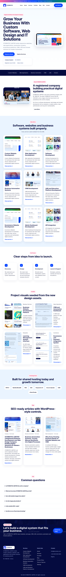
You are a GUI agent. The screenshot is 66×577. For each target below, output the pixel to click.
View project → (27, 325)
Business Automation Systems (28, 562)
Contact (48, 5)
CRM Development (27, 565)
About (25, 5)
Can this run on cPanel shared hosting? (15, 511)
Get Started (58, 5)
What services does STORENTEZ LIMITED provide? (19, 491)
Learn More (37, 109)
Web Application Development (27, 556)
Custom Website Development (27, 552)
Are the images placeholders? (13, 501)
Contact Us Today (57, 530)
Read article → (8, 463)
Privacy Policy (40, 560)
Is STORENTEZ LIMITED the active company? (17, 486)
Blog (40, 5)
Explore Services (21, 54)
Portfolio (36, 5)
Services (30, 5)
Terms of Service (41, 562)
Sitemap (39, 564)
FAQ (44, 5)
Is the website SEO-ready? (12, 506)
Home (21, 5)
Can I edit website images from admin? (15, 496)
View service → (9, 166)
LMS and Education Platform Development (28, 568)
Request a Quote (9, 54)
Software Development (28, 559)
